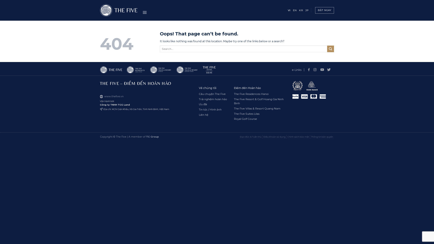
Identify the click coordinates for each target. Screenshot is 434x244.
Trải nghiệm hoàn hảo (213, 99)
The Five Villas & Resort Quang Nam (257, 108)
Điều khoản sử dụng (274, 136)
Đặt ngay (324, 10)
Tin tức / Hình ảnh (210, 109)
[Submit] (330, 49)
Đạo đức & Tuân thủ (251, 136)
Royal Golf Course (245, 118)
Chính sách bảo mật (298, 136)
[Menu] (144, 12)
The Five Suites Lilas (246, 113)
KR (301, 10)
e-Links (296, 70)
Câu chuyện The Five (212, 94)
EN (295, 10)
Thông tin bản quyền (322, 136)
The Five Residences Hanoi (251, 94)
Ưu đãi (203, 104)
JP (307, 10)
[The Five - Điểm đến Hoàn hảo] (118, 10)
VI (289, 10)
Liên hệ (203, 114)
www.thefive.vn (114, 96)
